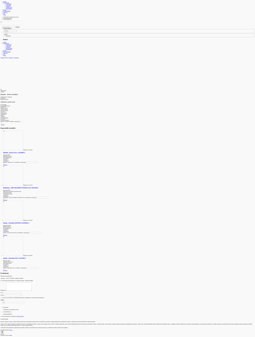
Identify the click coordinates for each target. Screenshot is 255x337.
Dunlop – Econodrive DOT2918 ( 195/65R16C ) (16, 223)
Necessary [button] (3, 335)
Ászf (4, 13)
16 (6, 195)
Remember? (8, 35)
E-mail (2, 295)
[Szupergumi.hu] (11, 24)
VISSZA (2, 57)
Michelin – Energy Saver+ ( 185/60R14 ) (14, 152)
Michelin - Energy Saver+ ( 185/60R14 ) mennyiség (14, 162)
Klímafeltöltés (9, 8)
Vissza (4, 14)
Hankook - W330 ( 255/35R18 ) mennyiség (10, 121)
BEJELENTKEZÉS (7, 28)
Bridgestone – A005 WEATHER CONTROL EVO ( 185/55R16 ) (20, 187)
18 (4, 116)
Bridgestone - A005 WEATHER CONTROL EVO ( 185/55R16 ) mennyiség (19, 197)
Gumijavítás (8, 5)
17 (6, 265)
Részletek (5, 164)
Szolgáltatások (6, 2)
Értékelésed (3, 290)
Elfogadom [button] (3, 330)
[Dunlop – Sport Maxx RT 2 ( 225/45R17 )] (13, 255)
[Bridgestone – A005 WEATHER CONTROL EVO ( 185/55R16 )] (13, 185)
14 (6, 159)
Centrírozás (8, 6)
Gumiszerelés (8, 4)
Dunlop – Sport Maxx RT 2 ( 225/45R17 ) (14, 258)
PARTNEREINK (7, 11)
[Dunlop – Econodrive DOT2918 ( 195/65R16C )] (13, 220)
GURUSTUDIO (20, 316)
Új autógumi (16, 57)
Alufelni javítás (9, 7)
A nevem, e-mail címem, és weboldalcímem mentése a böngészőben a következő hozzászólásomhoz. (23, 297)
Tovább (10, 330)
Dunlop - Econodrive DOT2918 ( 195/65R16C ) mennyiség (15, 232)
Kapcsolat (5, 12)
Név (2, 292)
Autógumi (10, 57)
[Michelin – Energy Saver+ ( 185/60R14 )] (13, 150)
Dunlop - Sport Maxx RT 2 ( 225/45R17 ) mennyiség (14, 268)
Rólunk (4, 10)
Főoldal (4, 1)
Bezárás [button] (7, 330)
